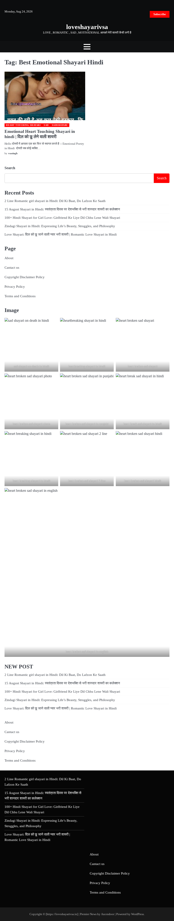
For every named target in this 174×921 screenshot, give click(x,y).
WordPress (137, 914)
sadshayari (60, 125)
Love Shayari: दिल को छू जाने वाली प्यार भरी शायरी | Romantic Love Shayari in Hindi (61, 234)
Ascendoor (107, 914)
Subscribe (159, 14)
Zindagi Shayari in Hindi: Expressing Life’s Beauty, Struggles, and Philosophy (60, 226)
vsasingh (12, 153)
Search (10, 168)
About (9, 258)
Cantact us (12, 267)
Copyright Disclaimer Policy (25, 277)
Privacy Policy (15, 286)
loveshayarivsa (87, 26)
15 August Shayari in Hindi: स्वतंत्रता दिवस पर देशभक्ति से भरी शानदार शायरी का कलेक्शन (62, 209)
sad (46, 125)
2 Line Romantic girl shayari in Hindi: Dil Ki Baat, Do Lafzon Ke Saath (55, 201)
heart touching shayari (23, 125)
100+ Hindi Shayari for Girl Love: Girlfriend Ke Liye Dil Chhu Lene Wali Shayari (62, 217)
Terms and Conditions (20, 296)
